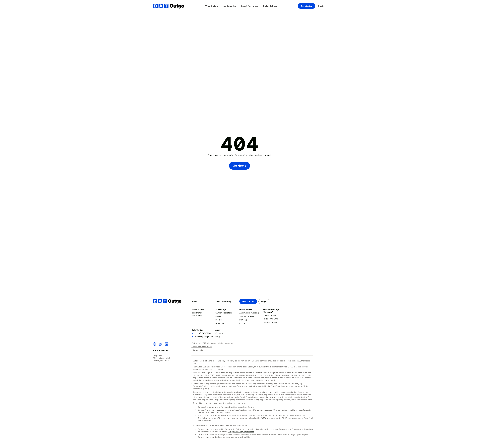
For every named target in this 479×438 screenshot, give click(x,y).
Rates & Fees (197, 309)
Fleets (218, 316)
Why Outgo (220, 309)
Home (194, 301)
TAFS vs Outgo (270, 322)
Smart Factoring (249, 6)
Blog (217, 336)
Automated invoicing (249, 312)
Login (321, 6)
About (218, 330)
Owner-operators (223, 312)
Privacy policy (197, 350)
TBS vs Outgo (269, 315)
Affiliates (219, 323)
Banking (243, 319)
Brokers (218, 319)
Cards (242, 323)
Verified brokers (246, 316)
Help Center (197, 330)
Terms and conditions (201, 347)
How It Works (245, 309)
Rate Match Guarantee (196, 314)
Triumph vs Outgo (271, 318)
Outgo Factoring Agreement (241, 431)
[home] (169, 6)
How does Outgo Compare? (271, 310)
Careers (219, 333)
